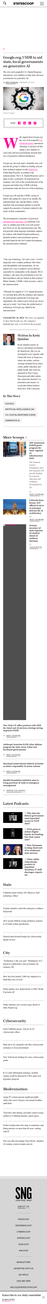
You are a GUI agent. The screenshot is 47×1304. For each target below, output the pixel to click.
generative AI (12, 420)
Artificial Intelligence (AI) (19, 409)
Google (9, 403)
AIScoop (23, 1250)
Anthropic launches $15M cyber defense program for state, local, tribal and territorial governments (22, 747)
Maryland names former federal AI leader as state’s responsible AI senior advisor (23, 765)
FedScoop (23, 1219)
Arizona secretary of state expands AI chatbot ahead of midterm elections (36, 533)
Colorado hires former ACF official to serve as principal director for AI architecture (36, 507)
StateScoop (23, 1238)
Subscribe (8, 1299)
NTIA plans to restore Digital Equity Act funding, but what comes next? (34, 834)
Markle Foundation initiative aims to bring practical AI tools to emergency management (21, 783)
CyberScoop (23, 1231)
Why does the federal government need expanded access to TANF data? (34, 818)
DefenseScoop (23, 1225)
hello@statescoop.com (23, 1287)
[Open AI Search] (8, 3)
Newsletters (23, 1262)
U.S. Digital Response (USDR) (20, 414)
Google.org (33, 169)
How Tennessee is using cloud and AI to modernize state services (33, 849)
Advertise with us (23, 1268)
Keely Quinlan (12, 82)
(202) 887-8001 (24, 1280)
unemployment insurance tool (15, 221)
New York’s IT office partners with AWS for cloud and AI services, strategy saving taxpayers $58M (23, 728)
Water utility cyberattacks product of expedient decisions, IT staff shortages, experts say (33, 867)
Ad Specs (23, 1274)
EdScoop (24, 1244)
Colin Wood (36, 547)
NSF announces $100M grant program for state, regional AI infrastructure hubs (36, 450)
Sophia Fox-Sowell (16, 790)
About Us (23, 1206)
